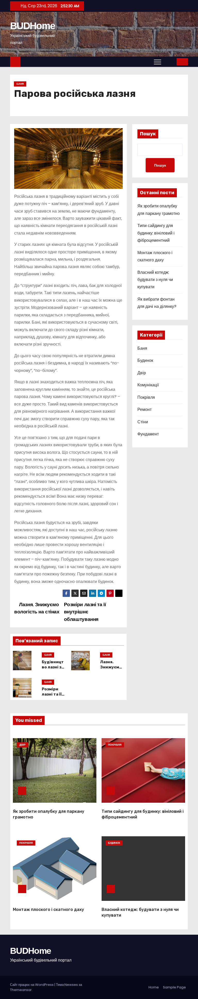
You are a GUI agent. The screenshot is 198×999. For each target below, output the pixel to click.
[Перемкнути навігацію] (157, 62)
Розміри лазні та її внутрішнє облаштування (85, 612)
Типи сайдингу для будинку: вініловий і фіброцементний (156, 233)
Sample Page (174, 987)
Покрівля (146, 397)
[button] (169, 61)
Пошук (148, 134)
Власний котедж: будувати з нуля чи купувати (155, 279)
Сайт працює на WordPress (32, 984)
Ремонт (144, 409)
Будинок (145, 360)
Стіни (142, 422)
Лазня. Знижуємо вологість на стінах (37, 608)
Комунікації (148, 385)
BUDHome (32, 25)
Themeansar (21, 989)
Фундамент (148, 434)
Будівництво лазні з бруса (53, 667)
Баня (20, 84)
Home (153, 987)
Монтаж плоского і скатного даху (48, 909)
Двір (141, 373)
